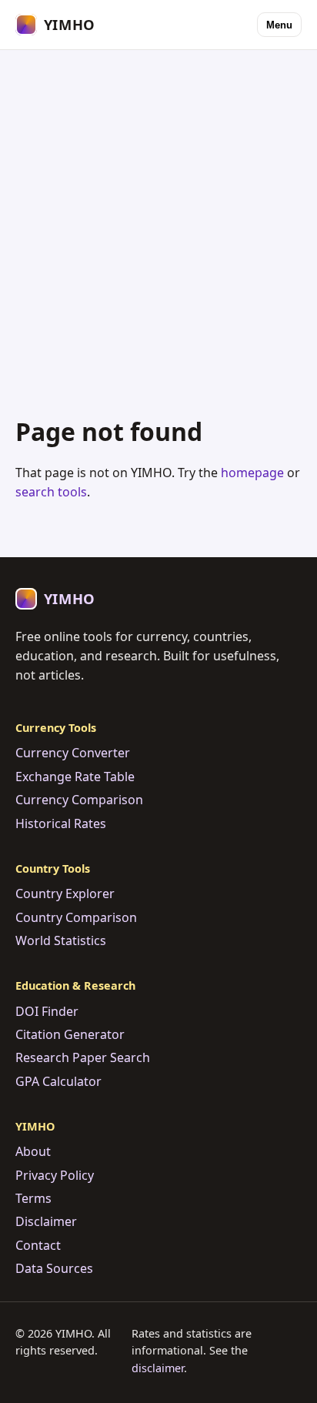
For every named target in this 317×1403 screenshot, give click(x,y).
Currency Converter (72, 752)
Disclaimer (46, 1221)
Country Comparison (76, 917)
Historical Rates (60, 823)
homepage (252, 472)
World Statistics (60, 940)
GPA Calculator (58, 1081)
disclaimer (158, 1368)
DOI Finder (46, 1011)
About (33, 1151)
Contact (38, 1245)
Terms (33, 1198)
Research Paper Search (82, 1057)
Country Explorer (65, 893)
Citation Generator (70, 1034)
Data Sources (54, 1268)
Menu (279, 25)
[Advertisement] (158, 217)
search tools (51, 491)
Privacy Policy (54, 1175)
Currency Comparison (79, 799)
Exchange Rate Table (75, 776)
